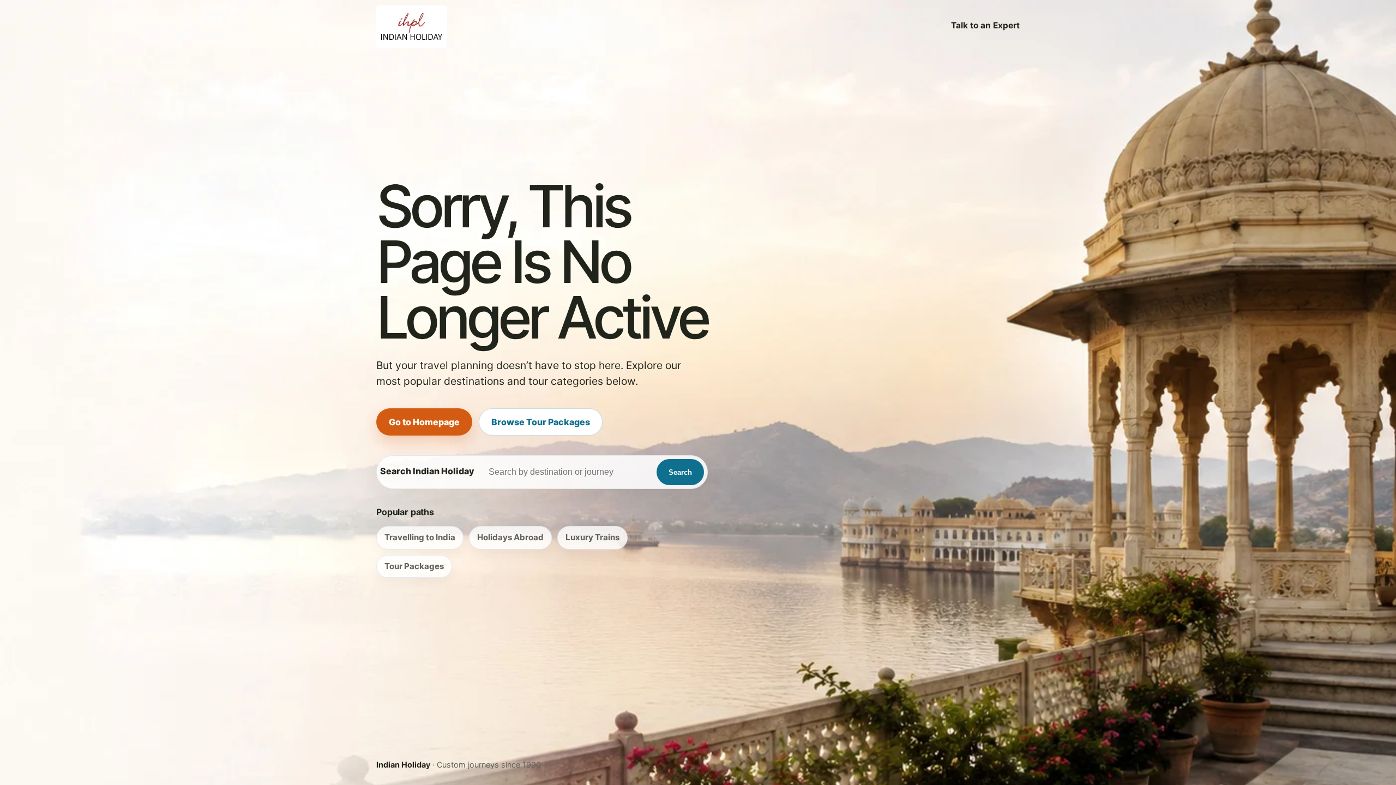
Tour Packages (414, 566)
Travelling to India (419, 537)
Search (680, 472)
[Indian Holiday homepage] (411, 25)
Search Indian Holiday (427, 471)
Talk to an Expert (985, 25)
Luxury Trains (592, 537)
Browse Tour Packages (540, 421)
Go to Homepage (424, 421)
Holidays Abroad (510, 537)
